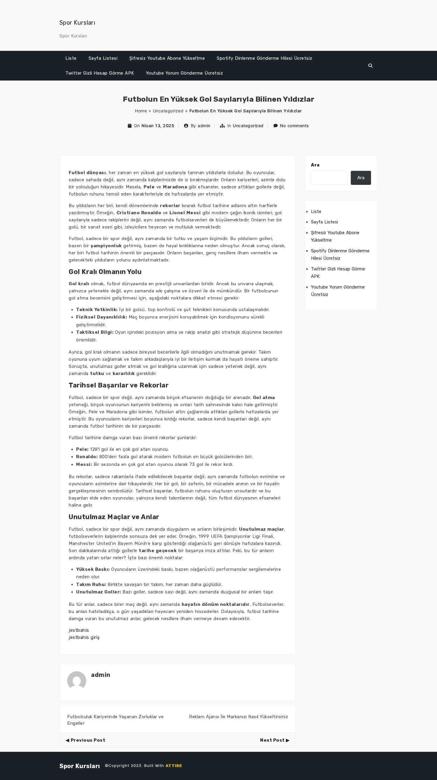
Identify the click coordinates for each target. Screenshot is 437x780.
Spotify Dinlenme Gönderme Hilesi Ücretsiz (264, 58)
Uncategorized (168, 110)
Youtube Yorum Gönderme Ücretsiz (184, 73)
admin (204, 125)
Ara (315, 165)
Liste (71, 58)
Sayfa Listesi (103, 58)
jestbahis (79, 630)
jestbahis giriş (84, 637)
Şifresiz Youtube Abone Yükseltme (167, 58)
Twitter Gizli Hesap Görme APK (99, 73)
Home (141, 110)
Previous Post (88, 740)
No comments (294, 125)
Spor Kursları (77, 22)
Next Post (272, 740)
